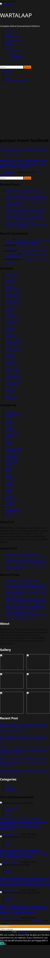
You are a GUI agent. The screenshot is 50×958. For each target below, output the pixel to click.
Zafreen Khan (9, 172)
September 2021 (13, 319)
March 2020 (11, 365)
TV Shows (9, 504)
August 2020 (11, 350)
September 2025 (13, 299)
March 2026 (11, 288)
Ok (2, 943)
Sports (8, 42)
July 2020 (9, 353)
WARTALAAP (16, 15)
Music (8, 470)
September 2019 (13, 381)
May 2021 (9, 331)
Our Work (10, 45)
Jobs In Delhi (11, 462)
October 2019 (11, 379)
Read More (5, 175)
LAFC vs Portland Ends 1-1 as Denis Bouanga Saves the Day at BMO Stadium (26, 226)
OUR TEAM (15, 59)
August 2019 (11, 384)
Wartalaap (10, 507)
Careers (9, 422)
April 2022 (10, 314)
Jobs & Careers (12, 459)
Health (8, 445)
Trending (9, 501)
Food (7, 439)
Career (8, 419)
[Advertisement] (25, 110)
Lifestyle (9, 464)
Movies (8, 467)
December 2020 (12, 339)
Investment (10, 456)
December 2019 (12, 373)
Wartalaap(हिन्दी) (12, 510)
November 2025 (13, 294)
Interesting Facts (13, 450)
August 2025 (11, 302)
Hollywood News (13, 448)
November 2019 (13, 376)
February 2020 (12, 367)
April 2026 (10, 285)
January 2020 (11, 370)
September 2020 (13, 348)
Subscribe (7, 70)
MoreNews (37, 920)
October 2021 (11, 316)
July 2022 (9, 308)
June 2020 (9, 356)
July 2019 (9, 387)
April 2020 (10, 362)
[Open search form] (1, 64)
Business (9, 31)
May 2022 (9, 311)
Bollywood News (13, 155)
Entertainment (12, 36)
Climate (8, 425)
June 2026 (9, 280)
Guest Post (10, 788)
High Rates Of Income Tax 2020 (33, 250)
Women (9, 513)
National (9, 473)
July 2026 (9, 277)
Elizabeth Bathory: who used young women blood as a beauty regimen (27, 241)
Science (8, 487)
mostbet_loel (11, 253)
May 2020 (9, 359)
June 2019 (9, 390)
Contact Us (15, 50)
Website (9, 785)
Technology (10, 498)
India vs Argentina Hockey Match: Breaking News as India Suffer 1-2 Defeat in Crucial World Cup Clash (26, 202)
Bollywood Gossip (13, 39)
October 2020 (11, 345)
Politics (8, 481)
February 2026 (12, 291)
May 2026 (9, 282)
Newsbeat (10, 479)
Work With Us (11, 790)
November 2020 (13, 342)
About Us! (15, 53)
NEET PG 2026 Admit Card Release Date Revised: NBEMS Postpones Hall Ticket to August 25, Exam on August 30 (25, 219)
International (11, 453)
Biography (10, 411)
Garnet (8, 239)
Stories (8, 496)
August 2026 (11, 274)
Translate (21, 932)
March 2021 (11, 336)
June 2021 (9, 328)
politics (8, 33)
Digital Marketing (10, 834)
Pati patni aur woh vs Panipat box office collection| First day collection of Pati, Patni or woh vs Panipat (24, 149)
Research (9, 484)
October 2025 (11, 297)
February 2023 (12, 305)
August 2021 (11, 322)
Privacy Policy (16, 56)
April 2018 (10, 396)
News (8, 476)
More (7, 48)
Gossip (8, 442)
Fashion (9, 436)
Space (8, 490)
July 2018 (9, 393)
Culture (8, 428)
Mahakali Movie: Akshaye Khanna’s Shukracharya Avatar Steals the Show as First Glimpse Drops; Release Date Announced (27, 193)
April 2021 (10, 333)
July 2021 (9, 325)
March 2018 (11, 398)
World (8, 515)
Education (10, 431)
